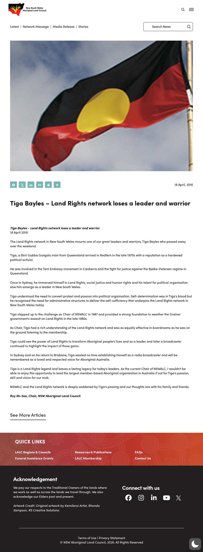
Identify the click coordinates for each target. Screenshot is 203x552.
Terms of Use (87, 538)
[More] (57, 185)
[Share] (13, 185)
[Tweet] (22, 185)
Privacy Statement (112, 538)
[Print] (48, 185)
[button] (183, 9)
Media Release (64, 26)
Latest (14, 26)
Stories (83, 26)
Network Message (36, 26)
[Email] (39, 185)
